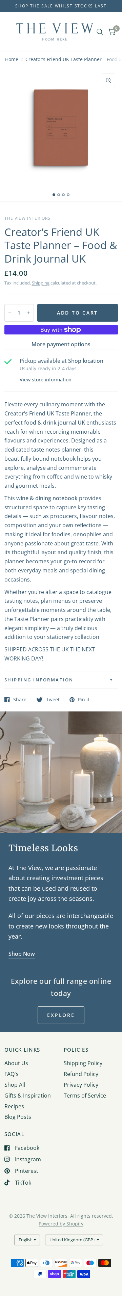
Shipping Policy (83, 1063)
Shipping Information (39, 680)
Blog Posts (17, 1116)
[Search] (99, 32)
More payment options (61, 344)
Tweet (53, 699)
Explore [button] (61, 1015)
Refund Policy (81, 1074)
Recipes (14, 1106)
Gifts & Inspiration (27, 1095)
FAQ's (11, 1074)
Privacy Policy (81, 1084)
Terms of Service (85, 1095)
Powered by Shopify (61, 1223)
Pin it (83, 699)
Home (11, 59)
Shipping (40, 283)
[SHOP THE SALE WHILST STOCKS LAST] (61, 6)
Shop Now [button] (21, 953)
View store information (46, 379)
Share (19, 699)
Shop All (14, 1084)
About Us (16, 1063)
